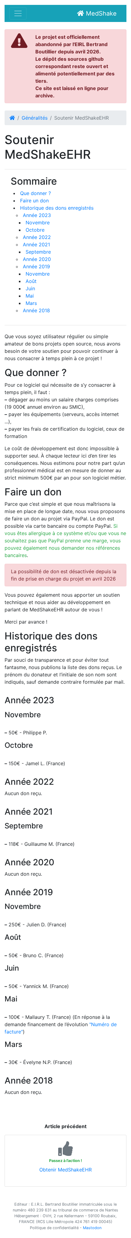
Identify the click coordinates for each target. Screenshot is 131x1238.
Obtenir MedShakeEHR (65, 1170)
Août (31, 281)
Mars (31, 303)
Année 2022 (37, 237)
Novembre (38, 222)
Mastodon (92, 1227)
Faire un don (34, 200)
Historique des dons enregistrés (57, 208)
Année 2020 (37, 259)
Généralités (35, 118)
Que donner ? (35, 193)
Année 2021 (36, 244)
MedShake (100, 13)
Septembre (38, 252)
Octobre (35, 230)
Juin (30, 288)
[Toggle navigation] (18, 13)
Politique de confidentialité (54, 1227)
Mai (30, 296)
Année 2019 (36, 266)
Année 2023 (37, 215)
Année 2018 (36, 310)
